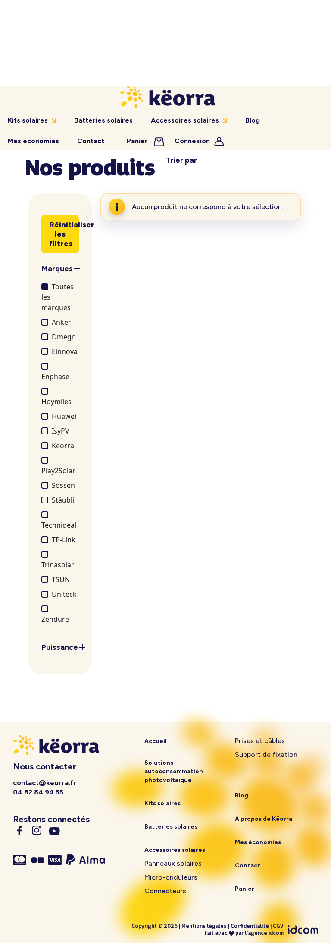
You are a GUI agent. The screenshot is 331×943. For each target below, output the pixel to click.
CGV (278, 926)
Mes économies (33, 141)
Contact (90, 141)
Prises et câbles (260, 741)
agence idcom (266, 933)
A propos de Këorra (263, 819)
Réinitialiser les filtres (64, 234)
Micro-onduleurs (170, 877)
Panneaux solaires (173, 863)
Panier (138, 141)
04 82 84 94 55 (38, 792)
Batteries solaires (103, 120)
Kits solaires (28, 120)
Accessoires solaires (185, 120)
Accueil (155, 741)
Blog (252, 120)
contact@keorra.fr (44, 782)
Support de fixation (266, 754)
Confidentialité (250, 926)
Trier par (181, 160)
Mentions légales (204, 926)
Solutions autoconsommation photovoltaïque (173, 771)
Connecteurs (165, 891)
